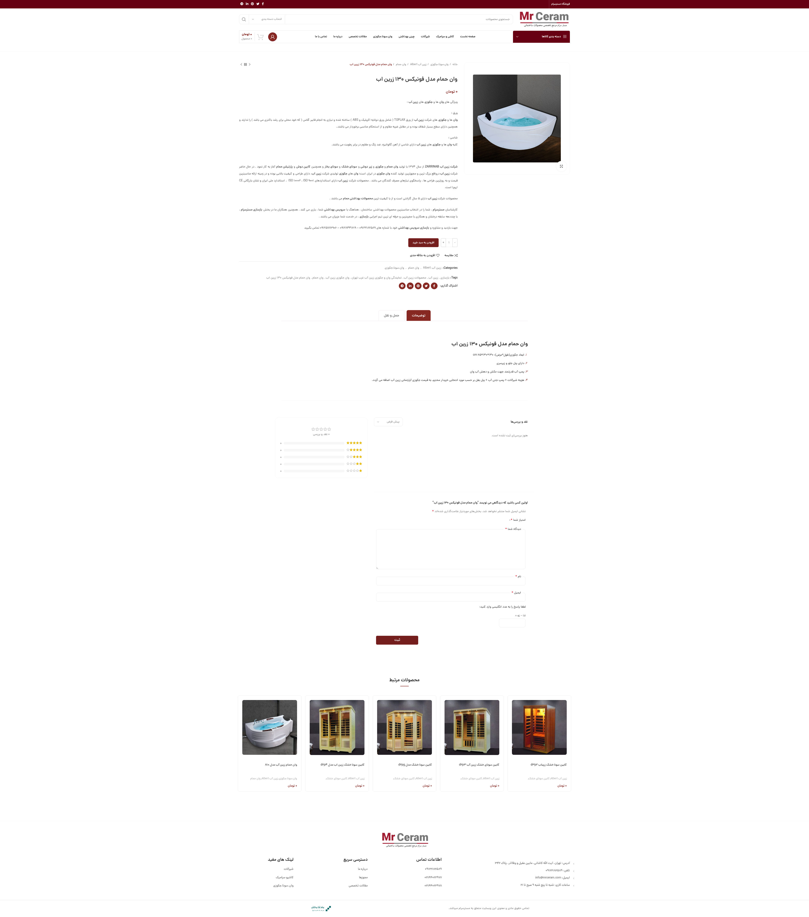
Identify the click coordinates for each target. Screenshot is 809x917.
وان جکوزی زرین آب (337, 278)
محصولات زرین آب (415, 278)
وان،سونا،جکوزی (439, 64)
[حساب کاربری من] (272, 37)
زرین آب (433, 278)
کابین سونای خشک (538, 778)
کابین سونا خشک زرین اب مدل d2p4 (342, 765)
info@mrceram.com (548, 878)
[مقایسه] (511, 725)
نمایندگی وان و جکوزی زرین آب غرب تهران (377, 278)
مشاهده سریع (511, 714)
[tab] (419, 315)
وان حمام (400, 64)
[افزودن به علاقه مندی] (511, 736)
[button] (511, 704)
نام (518, 576)
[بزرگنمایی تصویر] (561, 166)
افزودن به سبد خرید (423, 243)
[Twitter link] (258, 4)
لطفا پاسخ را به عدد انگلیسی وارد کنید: (503, 607)
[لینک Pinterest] (252, 4)
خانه (455, 64)
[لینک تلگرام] (242, 4)
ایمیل (516, 592)
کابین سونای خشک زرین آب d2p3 (479, 765)
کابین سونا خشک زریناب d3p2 (549, 765)
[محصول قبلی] (250, 65)
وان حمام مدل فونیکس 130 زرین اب (288, 278)
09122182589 (554, 870)
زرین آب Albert (418, 64)
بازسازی (445, 278)
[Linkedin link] (247, 4)
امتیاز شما (518, 520)
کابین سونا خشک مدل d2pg (415, 765)
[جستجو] (244, 19)
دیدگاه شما (513, 529)
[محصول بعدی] (241, 65)
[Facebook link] (263, 4)
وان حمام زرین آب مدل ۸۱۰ (281, 765)
